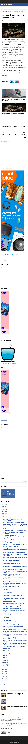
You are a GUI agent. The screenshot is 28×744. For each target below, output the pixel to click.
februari (5, 664)
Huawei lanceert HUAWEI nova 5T (11, 586)
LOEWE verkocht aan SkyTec (10, 546)
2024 (3, 508)
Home (3, 11)
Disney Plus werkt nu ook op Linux (12, 594)
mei (4, 659)
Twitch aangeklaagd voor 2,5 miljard (12, 562)
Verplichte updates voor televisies (12, 542)
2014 (3, 675)
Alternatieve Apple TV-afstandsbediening (14, 569)
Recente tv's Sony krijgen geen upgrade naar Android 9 (15, 579)
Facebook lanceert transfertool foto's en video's (13, 599)
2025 (3, 506)
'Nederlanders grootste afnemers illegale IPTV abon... (15, 641)
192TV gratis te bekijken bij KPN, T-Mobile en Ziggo (14, 540)
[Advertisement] (14, 461)
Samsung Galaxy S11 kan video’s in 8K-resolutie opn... (13, 613)
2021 (3, 513)
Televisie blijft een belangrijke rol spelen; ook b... (15, 567)
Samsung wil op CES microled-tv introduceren (15, 524)
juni (4, 657)
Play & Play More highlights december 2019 (14, 637)
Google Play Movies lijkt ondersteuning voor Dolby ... (14, 584)
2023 (3, 509)
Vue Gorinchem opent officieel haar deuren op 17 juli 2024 (13, 100)
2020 (3, 515)
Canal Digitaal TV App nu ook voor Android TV (15, 548)
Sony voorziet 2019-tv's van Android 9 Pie (13, 603)
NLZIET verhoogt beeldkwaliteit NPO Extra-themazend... (14, 533)
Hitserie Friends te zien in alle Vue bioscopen (13, 126)
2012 (3, 678)
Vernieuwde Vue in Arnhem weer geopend (13, 113)
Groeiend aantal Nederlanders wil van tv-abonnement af (13, 591)
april (4, 660)
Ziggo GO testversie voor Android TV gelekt (14, 629)
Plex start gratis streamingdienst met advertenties (13, 619)
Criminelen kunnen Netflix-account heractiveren (12, 622)
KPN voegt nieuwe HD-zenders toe (12, 608)
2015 (3, 673)
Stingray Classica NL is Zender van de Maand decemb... (14, 616)
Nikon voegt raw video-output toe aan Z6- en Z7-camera (15, 555)
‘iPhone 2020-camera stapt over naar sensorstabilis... (12, 520)
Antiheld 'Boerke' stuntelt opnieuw (16, 700)
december (6, 518)
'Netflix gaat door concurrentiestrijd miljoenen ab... (15, 537)
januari (5, 665)
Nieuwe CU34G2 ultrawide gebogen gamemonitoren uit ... (12, 564)
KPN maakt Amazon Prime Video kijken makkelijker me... (13, 627)
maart (5, 662)
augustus (6, 653)
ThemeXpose (16, 742)
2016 (3, 671)
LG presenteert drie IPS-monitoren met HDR (14, 530)
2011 (3, 680)
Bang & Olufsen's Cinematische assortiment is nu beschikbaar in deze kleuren (16, 695)
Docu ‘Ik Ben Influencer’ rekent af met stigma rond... (15, 632)
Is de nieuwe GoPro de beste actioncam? (13, 522)
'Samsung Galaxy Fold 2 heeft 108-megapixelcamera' (12, 574)
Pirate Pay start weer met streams (12, 581)
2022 (3, 511)
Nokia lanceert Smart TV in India (11, 606)
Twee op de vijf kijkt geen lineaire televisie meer (14, 610)
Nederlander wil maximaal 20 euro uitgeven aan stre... (14, 644)
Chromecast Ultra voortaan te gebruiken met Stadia (15, 526)
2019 (3, 516)
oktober (5, 650)
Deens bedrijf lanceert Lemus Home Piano (14, 646)
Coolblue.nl (3, 260)
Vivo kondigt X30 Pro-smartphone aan (13, 560)
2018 (3, 668)
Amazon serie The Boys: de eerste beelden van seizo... (15, 572)
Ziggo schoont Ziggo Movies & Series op (13, 544)
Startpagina (3, 684)
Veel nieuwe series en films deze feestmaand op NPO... (15, 558)
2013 (3, 676)
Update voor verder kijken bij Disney (12, 624)
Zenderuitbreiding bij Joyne (10, 601)
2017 (3, 669)
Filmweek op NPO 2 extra (9, 535)
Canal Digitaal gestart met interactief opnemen (13, 596)
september (6, 652)
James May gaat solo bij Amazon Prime (13, 577)
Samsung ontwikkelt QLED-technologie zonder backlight (15, 634)
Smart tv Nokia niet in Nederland (11, 638)
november (6, 648)
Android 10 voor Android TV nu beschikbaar (14, 552)
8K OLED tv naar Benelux (9, 528)
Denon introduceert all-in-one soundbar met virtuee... (14, 588)
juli (4, 655)
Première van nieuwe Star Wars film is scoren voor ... (15, 550)
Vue (6, 11)
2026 (3, 504)
